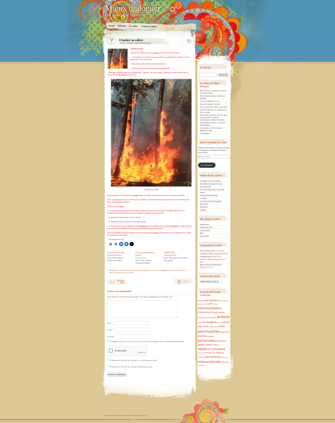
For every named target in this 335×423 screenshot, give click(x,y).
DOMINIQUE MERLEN (208, 253)
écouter (215, 361)
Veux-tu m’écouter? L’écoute (210, 104)
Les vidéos (133, 25)
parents (176, 270)
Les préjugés (204, 133)
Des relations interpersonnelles (126, 270)
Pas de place (204, 236)
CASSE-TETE (169, 252)
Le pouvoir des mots (115, 252)
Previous (120, 281)
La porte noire (205, 230)
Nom (109, 323)
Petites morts (204, 224)
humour (219, 322)
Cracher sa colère (188, 40)
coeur (205, 304)
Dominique (204, 259)
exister (200, 322)
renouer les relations (214, 352)
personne (183, 270)
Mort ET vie (204, 204)
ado (167, 270)
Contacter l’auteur (149, 26)
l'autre (211, 326)
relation (111, 272)
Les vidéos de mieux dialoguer (211, 201)
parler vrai (224, 331)
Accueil (111, 25)
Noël (201, 233)
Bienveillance (223, 301)
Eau (208, 317)
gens (213, 322)
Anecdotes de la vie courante (210, 181)
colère (172, 270)
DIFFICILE (224, 253)
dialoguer (221, 312)
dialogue (214, 312)
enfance (214, 317)
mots (222, 326)
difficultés (201, 318)
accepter (201, 300)
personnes (206, 340)
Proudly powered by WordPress (115, 415)
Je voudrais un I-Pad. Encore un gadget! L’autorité (211, 129)
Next (179, 281)
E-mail (110, 330)
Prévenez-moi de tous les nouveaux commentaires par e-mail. (133, 360)
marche (216, 327)
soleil (226, 357)
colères (216, 304)
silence (222, 357)
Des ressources (205, 187)
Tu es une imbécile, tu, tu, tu (210, 101)
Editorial (121, 25)
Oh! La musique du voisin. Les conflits (213, 107)
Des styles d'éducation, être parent (147, 270)
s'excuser (201, 357)
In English (203, 198)
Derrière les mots (206, 227)
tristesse (203, 361)
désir (205, 318)
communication (210, 307)
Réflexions (204, 207)
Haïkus (202, 192)
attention (214, 300)
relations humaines (211, 348)
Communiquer (204, 312)
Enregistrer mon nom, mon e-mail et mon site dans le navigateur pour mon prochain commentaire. (147, 341)
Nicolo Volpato (142, 415)
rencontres (201, 353)
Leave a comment (127, 272)
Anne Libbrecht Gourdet (143, 43)
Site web (110, 336)
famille (206, 322)
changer (200, 304)
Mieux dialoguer (132, 7)
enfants (223, 316)
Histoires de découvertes (209, 195)
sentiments (117, 272)
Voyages (203, 210)
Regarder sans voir (207, 267)
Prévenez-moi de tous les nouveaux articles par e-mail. (131, 366)
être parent (201, 365)
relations (216, 344)
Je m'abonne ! (207, 165)
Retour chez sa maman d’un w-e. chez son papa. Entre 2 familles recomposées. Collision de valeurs (213, 117)
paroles (202, 335)
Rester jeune (216, 256)
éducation (225, 362)
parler (215, 331)
